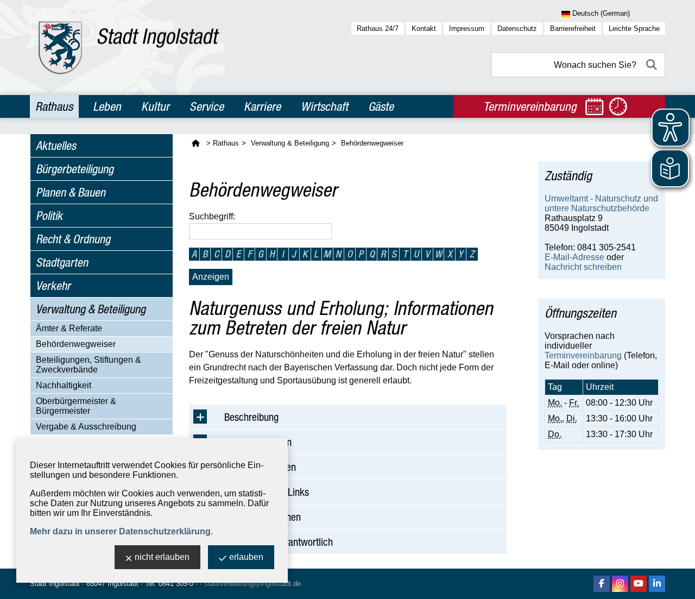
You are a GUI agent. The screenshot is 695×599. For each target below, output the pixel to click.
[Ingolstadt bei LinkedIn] (657, 584)
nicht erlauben (162, 557)
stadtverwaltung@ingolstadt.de (252, 583)
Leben (107, 106)
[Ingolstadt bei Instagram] (620, 584)
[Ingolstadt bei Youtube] (638, 584)
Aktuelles (56, 145)
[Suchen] (653, 64)
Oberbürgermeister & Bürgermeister (76, 405)
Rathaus (54, 106)
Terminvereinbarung (583, 355)
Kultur (155, 106)
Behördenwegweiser (76, 344)
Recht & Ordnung (73, 239)
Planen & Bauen (70, 192)
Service (206, 106)
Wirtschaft (324, 106)
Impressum (466, 28)
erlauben (246, 557)
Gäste (381, 106)
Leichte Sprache (634, 28)
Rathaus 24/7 (378, 28)
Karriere (262, 106)
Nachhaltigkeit (63, 385)
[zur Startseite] (129, 47)
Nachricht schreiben (583, 267)
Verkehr (53, 286)
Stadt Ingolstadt (55, 583)
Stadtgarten (62, 262)
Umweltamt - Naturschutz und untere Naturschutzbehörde (601, 203)
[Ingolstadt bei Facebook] (601, 584)
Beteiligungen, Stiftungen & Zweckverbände (88, 364)
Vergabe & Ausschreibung (86, 426)
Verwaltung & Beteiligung (91, 309)
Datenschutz (517, 28)
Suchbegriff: (212, 216)
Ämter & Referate (69, 328)
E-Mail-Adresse (574, 257)
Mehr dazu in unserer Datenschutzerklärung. (121, 531)
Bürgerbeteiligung (74, 169)
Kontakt (424, 28)
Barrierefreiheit (573, 28)
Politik (49, 216)
